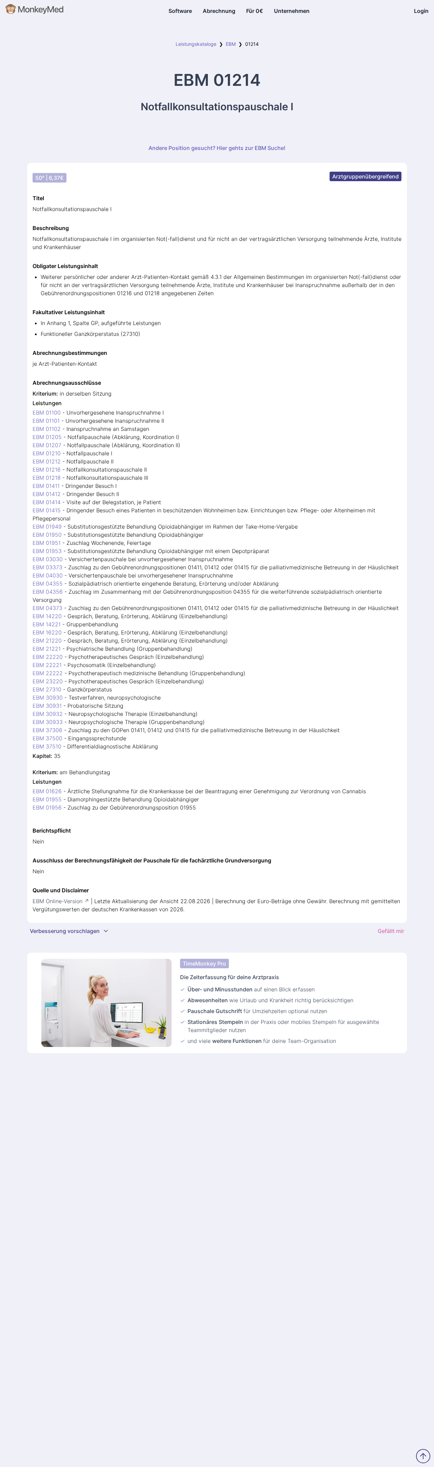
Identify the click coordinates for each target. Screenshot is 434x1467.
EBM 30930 (48, 697)
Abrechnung (219, 10)
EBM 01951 (47, 542)
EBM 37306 (47, 730)
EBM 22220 (48, 656)
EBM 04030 (48, 575)
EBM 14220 (47, 616)
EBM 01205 (47, 437)
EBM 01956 (47, 807)
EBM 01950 (47, 534)
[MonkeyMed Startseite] (34, 11)
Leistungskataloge (196, 44)
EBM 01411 (46, 485)
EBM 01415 (47, 510)
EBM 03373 (47, 567)
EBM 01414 (47, 502)
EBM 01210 (47, 453)
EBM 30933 (48, 722)
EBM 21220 (47, 640)
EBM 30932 (48, 713)
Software (180, 10)
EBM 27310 (47, 689)
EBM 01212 (47, 461)
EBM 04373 (47, 608)
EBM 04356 (48, 591)
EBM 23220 (48, 681)
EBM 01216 (47, 469)
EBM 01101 (46, 420)
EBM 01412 (47, 494)
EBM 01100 (47, 412)
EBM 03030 (48, 559)
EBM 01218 (47, 477)
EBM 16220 (47, 632)
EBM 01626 (47, 791)
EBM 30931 (47, 705)
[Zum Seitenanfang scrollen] (423, 1456)
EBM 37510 (47, 746)
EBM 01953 (47, 551)
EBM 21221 (47, 648)
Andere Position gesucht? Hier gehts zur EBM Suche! (217, 148)
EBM (231, 44)
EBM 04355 (48, 583)
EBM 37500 (47, 738)
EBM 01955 (47, 799)
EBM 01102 (47, 428)
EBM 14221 (47, 624)
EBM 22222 (48, 673)
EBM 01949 (47, 526)
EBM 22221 (47, 665)
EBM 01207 (47, 445)
